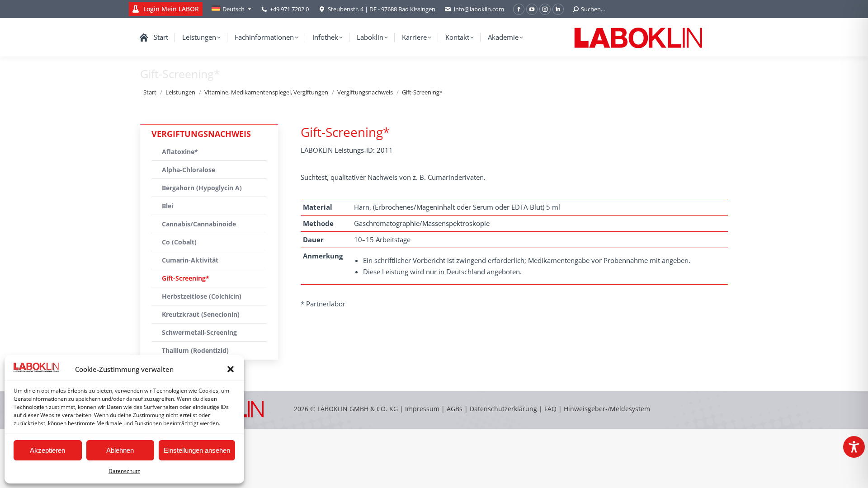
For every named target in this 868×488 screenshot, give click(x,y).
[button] (230, 369)
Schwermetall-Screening (199, 332)
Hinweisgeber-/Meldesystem (607, 408)
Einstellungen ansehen (197, 450)
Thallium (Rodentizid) (195, 350)
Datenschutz (124, 471)
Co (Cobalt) (179, 242)
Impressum (422, 408)
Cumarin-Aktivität (190, 260)
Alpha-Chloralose (188, 169)
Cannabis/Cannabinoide (199, 224)
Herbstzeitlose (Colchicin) (201, 296)
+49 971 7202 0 (289, 9)
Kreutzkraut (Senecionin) (201, 314)
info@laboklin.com (479, 9)
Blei (167, 206)
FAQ (550, 408)
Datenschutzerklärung (503, 408)
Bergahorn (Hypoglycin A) (202, 187)
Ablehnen (120, 450)
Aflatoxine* (180, 151)
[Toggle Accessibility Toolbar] (854, 447)
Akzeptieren (47, 450)
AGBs (455, 408)
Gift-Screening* (185, 278)
